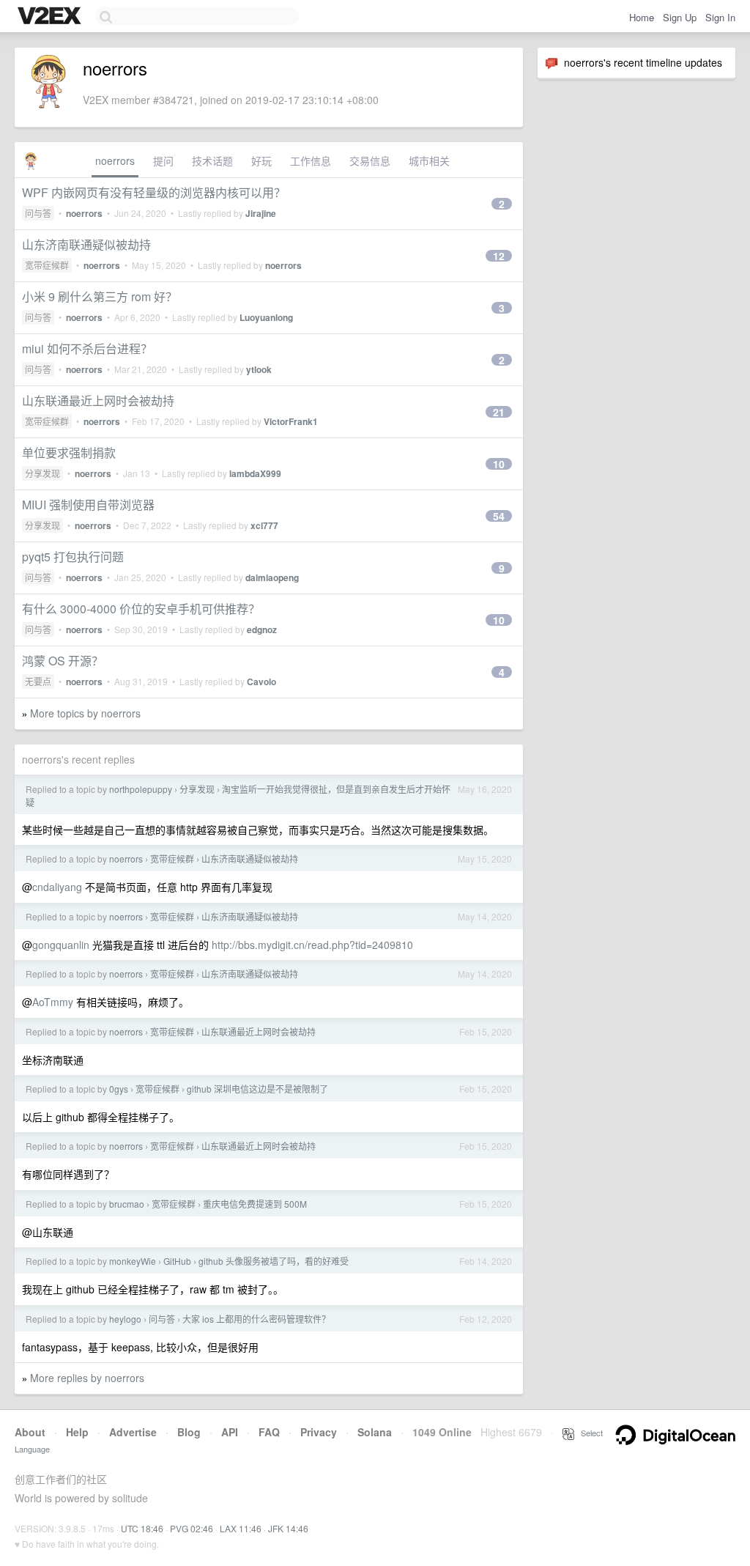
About (30, 1432)
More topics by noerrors (85, 713)
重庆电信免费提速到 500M (255, 1203)
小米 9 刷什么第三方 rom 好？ (99, 296)
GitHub (177, 1261)
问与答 (38, 213)
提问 (163, 160)
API (229, 1432)
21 (499, 412)
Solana (374, 1432)
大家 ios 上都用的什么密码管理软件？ (256, 1318)
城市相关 (429, 160)
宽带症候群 (47, 265)
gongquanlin (60, 944)
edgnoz (262, 629)
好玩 (261, 160)
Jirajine (260, 213)
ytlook (259, 369)
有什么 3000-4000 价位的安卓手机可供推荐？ (141, 608)
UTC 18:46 (142, 1528)
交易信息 (369, 160)
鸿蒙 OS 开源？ (62, 660)
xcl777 (264, 525)
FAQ (269, 1432)
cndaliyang (57, 886)
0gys (118, 1088)
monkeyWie (132, 1261)
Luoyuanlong (266, 317)
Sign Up (680, 17)
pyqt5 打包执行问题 (73, 556)
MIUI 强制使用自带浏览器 (88, 504)
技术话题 (212, 160)
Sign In (720, 17)
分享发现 (42, 473)
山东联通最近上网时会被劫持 (98, 400)
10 (499, 464)
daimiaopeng (272, 577)
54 (499, 516)
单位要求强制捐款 (69, 452)
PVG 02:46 (191, 1528)
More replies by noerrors (87, 1377)
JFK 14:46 (288, 1528)
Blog (189, 1432)
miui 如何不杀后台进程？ (87, 348)
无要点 (38, 681)
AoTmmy (52, 1001)
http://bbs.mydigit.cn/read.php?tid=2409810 (312, 944)
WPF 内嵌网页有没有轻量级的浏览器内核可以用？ (154, 192)
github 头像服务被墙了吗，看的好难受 (273, 1261)
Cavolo (261, 681)
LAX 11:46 (240, 1528)
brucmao (126, 1203)
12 (499, 256)
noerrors (115, 160)
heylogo (125, 1318)
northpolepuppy (140, 789)
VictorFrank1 (291, 421)
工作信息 (310, 160)
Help (77, 1432)
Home (641, 17)
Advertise (133, 1432)
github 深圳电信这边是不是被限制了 (257, 1088)
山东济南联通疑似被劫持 (86, 244)
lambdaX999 (255, 473)
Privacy (318, 1432)
